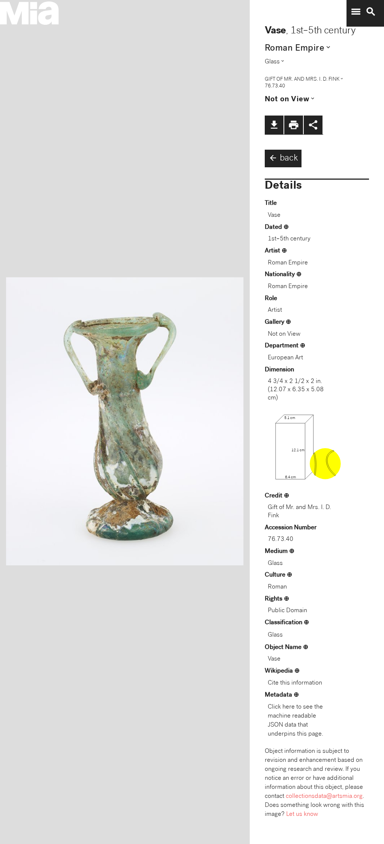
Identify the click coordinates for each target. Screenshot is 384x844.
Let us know (302, 814)
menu (356, 11)
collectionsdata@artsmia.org (324, 796)
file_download (274, 125)
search (370, 11)
